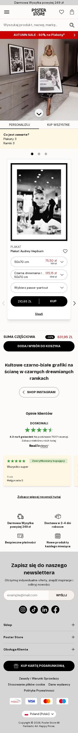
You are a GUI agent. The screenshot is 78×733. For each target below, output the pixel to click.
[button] (39, 113)
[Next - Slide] (74, 303)
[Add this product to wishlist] (65, 251)
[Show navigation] (7, 12)
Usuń (39, 314)
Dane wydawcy (59, 684)
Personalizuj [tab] (19, 125)
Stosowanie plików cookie (26, 684)
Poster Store (49, 722)
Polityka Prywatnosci (39, 690)
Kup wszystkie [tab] (58, 125)
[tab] (61, 12)
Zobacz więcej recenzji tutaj (39, 497)
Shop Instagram (41, 392)
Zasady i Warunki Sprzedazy (39, 678)
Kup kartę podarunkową (42, 666)
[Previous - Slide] (3, 303)
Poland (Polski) (40, 714)
